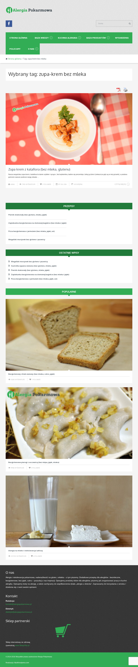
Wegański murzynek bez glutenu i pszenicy (26, 231)
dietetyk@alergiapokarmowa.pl (19, 612)
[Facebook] (9, 24)
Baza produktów (96, 38)
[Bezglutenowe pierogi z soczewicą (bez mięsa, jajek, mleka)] (69, 423)
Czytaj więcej (120, 184)
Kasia (13, 184)
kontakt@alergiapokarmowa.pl (19, 604)
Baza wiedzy (42, 38)
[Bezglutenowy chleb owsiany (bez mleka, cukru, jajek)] (69, 335)
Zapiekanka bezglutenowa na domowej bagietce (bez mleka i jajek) (37, 215)
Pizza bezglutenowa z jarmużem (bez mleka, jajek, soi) (31, 223)
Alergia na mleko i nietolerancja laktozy (25, 551)
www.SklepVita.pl (22, 645)
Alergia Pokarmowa (45, 657)
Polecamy (14, 49)
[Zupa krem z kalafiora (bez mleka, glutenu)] (69, 129)
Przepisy (69, 206)
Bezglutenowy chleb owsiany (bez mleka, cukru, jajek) (31, 374)
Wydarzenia (122, 38)
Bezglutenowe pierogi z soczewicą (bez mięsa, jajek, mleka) (33, 462)
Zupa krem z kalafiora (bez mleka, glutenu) (39, 169)
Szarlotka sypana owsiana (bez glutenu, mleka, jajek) (31, 239)
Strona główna (18, 38)
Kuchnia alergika (67, 38)
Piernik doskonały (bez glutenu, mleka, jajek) (30, 270)
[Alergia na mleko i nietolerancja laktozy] (69, 511)
